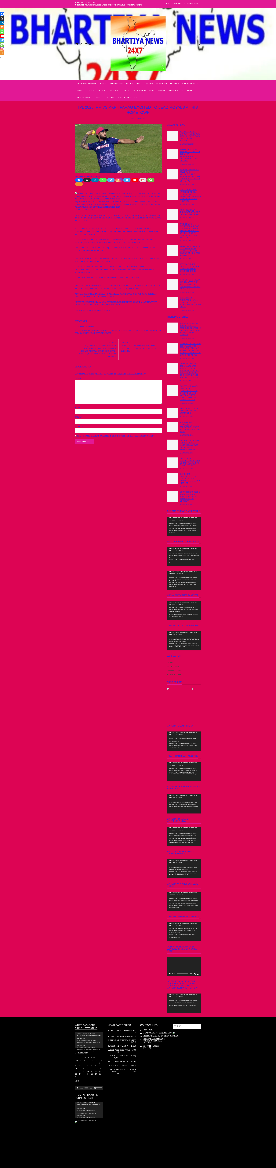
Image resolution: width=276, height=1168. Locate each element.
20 (88, 1071)
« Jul (77, 1081)
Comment (80, 378)
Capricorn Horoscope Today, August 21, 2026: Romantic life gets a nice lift (190, 478)
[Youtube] (135, 180)
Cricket (80, 90)
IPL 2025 (91, 330)
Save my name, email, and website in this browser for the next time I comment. (116, 436)
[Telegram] (127, 180)
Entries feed (173, 667)
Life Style (174, 83)
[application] (184, 526)
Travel (152, 90)
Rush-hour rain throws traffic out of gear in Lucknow (190, 212)
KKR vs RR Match (103, 330)
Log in (170, 663)
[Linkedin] (95, 180)
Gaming (190, 90)
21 (92, 1071)
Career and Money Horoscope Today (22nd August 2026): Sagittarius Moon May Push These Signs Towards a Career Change (189, 393)
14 (92, 1069)
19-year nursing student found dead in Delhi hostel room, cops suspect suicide (190, 136)
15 (95, 1069)
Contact (178, 4)
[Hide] (1, 57)
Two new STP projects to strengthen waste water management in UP (189, 427)
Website (79, 427)
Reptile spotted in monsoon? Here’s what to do (189, 411)
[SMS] (150, 180)
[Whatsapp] (103, 180)
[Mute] (195, 974)
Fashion (126, 90)
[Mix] (2, 27)
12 (83, 1069)
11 (79, 1069)
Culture (112, 1040)
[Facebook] (79, 180)
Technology (161, 83)
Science (103, 83)
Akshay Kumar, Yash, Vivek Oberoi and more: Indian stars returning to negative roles (190, 445)
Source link (81, 321)
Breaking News (124, 97)
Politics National (190, 83)
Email (78, 417)
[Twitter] (111, 180)
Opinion (129, 83)
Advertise (188, 4)
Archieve (90, 90)
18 (79, 1071)
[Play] (170, 974)
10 (76, 1069)
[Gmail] (143, 180)
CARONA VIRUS (108, 97)
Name (78, 408)
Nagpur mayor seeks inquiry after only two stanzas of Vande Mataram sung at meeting (190, 284)
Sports (139, 83)
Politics (124, 1056)
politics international (87, 83)
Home (136, 97)
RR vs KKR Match (103, 333)
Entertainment (116, 83)
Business (149, 83)
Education (102, 90)
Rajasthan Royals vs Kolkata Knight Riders (133, 330)
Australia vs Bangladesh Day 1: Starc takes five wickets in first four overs (190, 302)
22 (96, 1071)
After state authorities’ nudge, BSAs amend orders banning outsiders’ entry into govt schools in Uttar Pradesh (189, 230)
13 (87, 1069)
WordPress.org (174, 674)
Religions (112, 1062)
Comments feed (174, 670)
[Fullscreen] (198, 974)
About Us (169, 4)
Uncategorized (83, 97)
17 (75, 1071)
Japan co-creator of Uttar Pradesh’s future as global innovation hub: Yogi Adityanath (190, 250)
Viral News (114, 90)
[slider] (99, 1088)
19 (83, 1071)
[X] (87, 180)
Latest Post (113, 1050)
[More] (79, 184)
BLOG (110, 1030)
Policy (197, 4)
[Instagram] (119, 180)
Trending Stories (175, 90)
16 (100, 1069)
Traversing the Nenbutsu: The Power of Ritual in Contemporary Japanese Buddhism (139, 347)
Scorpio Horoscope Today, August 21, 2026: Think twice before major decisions (190, 496)
